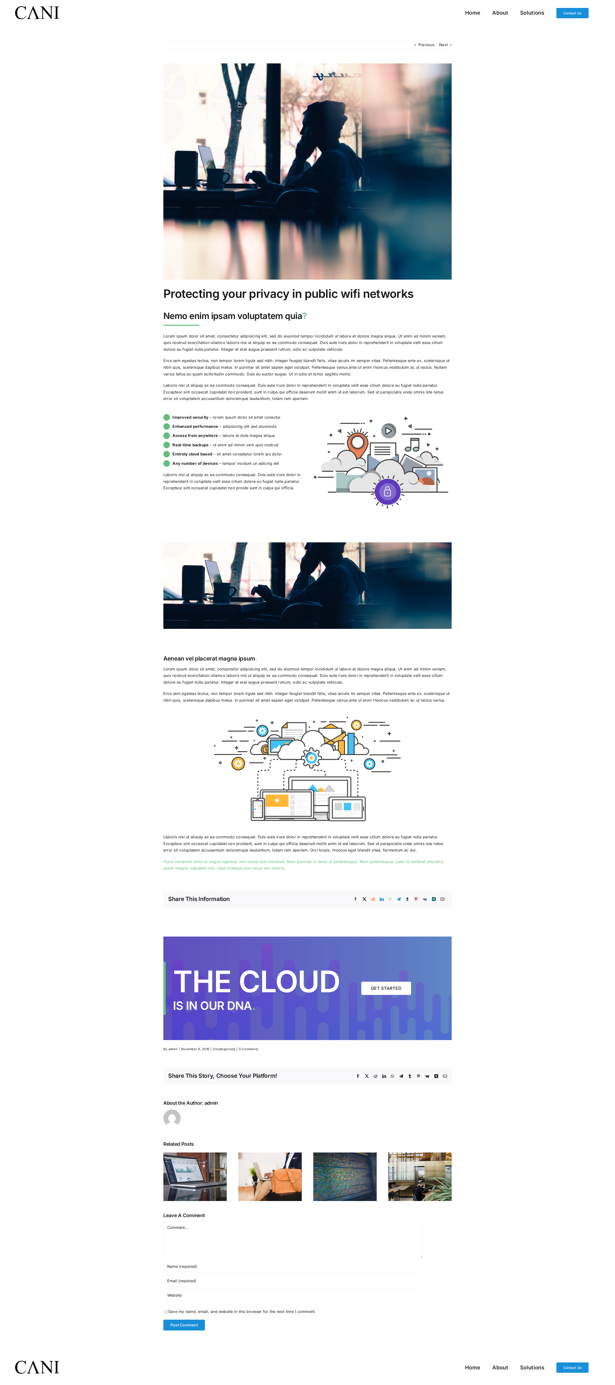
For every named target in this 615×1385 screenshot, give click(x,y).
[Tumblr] (407, 899)
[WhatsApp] (390, 899)
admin (173, 1049)
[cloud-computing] (307, 713)
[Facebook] (355, 899)
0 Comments (248, 1049)
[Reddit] (373, 899)
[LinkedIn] (381, 899)
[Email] (442, 899)
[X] (364, 899)
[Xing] (434, 899)
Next (443, 44)
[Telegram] (398, 899)
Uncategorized (224, 1049)
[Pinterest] (416, 899)
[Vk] (424, 899)
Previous (426, 44)
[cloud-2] (381, 413)
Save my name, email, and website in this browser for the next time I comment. (242, 1311)
